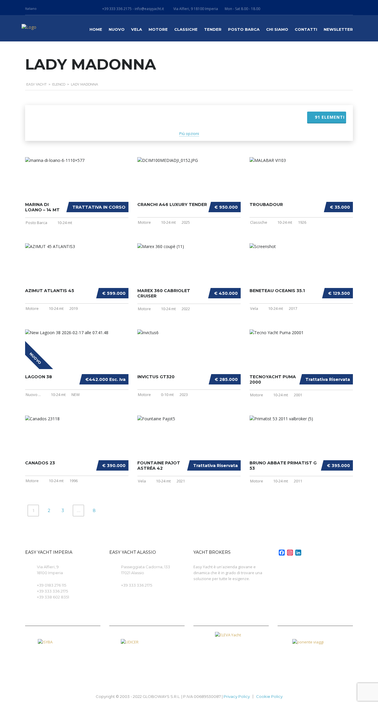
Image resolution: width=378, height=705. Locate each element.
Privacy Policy (237, 696)
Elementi (330, 117)
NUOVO (117, 29)
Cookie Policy (269, 696)
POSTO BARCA (244, 29)
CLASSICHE (186, 29)
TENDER (212, 29)
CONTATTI (306, 29)
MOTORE (158, 29)
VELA (136, 29)
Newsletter (338, 29)
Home (95, 29)
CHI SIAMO (277, 29)
